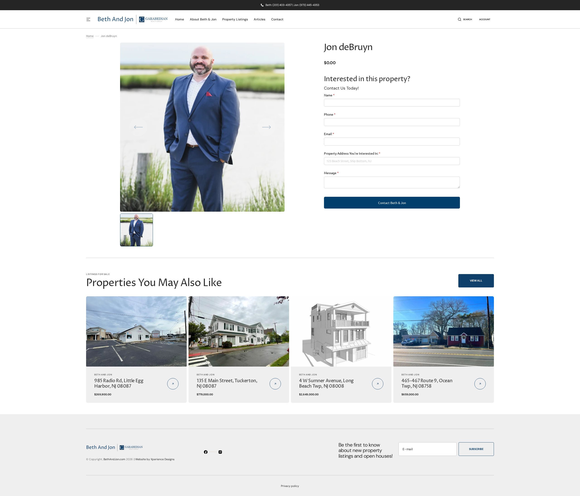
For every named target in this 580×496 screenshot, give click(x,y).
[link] (136, 331)
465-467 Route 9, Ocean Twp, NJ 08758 (426, 383)
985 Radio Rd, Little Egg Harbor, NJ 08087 (118, 383)
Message (337, 173)
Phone (336, 114)
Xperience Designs (162, 459)
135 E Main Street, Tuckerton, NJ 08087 (227, 383)
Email (335, 134)
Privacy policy (290, 486)
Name (335, 95)
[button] (465, 19)
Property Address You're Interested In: (358, 153)
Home (90, 36)
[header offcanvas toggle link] (90, 19)
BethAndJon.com (114, 459)
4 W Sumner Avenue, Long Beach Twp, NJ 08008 (326, 383)
